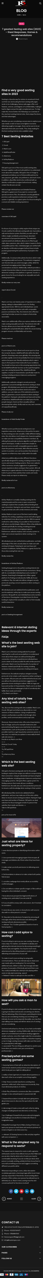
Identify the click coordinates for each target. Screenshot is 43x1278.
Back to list (21, 1198)
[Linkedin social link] (27, 1191)
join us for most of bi (9, 815)
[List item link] (21, 1230)
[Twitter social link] (16, 1191)
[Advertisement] (21, 64)
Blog (24, 15)
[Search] (40, 3)
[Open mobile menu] (3, 3)
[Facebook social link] (11, 1191)
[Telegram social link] (32, 1191)
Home (19, 15)
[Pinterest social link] (21, 1191)
